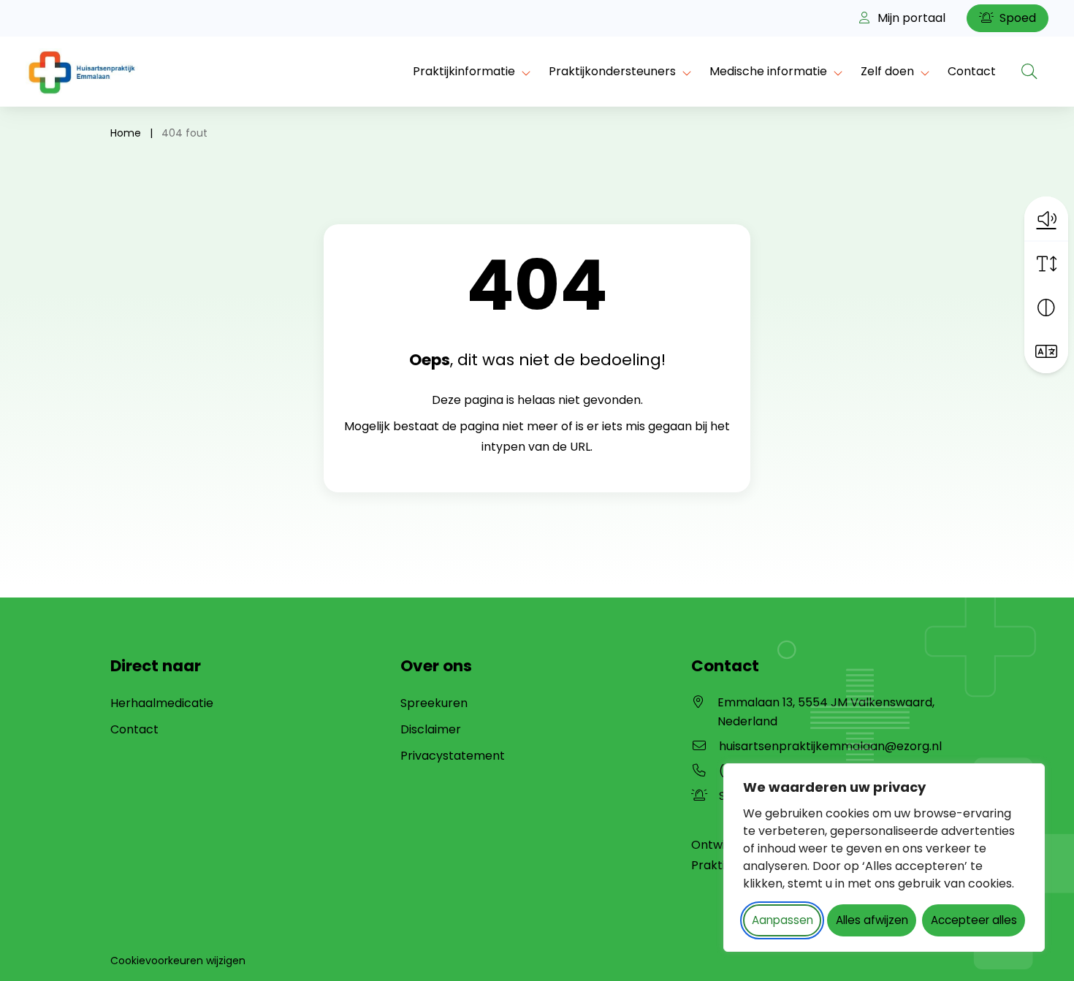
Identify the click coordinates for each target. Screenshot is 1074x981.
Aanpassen (782, 920)
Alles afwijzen (872, 920)
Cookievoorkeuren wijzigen (177, 960)
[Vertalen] (1046, 351)
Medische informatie (768, 71)
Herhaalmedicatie (161, 703)
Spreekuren (434, 703)
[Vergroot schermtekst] (1046, 264)
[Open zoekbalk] (1029, 72)
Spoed (1016, 17)
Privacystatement (452, 755)
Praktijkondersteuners (612, 71)
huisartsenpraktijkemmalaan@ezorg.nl (830, 746)
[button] (1046, 218)
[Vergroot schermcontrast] (1046, 307)
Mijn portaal (910, 17)
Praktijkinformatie (464, 71)
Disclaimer (430, 729)
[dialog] (884, 857)
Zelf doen (887, 71)
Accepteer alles (974, 920)
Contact (972, 71)
